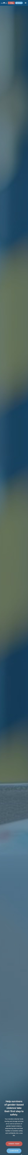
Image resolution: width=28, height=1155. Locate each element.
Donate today (14, 1144)
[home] (4, 3)
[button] (25, 3)
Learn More (14, 1151)
